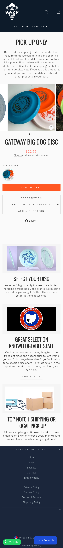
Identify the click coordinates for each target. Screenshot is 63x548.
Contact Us (31, 376)
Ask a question (31, 211)
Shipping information (31, 204)
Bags (31, 462)
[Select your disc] (31, 258)
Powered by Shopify (31, 545)
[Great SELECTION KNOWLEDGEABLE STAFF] (31, 319)
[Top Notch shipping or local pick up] (31, 398)
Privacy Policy (31, 487)
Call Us (13, 542)
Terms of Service (31, 497)
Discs (31, 457)
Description (31, 198)
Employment (31, 477)
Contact (31, 472)
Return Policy (31, 492)
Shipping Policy (31, 502)
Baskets (31, 467)
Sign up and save (31, 449)
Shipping (18, 155)
